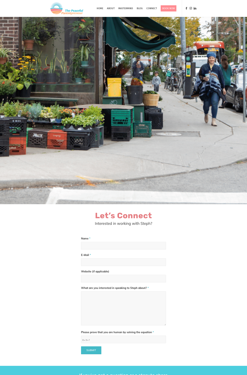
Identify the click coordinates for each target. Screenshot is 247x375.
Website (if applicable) (95, 271)
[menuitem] (100, 8)
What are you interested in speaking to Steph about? (115, 288)
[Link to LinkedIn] (195, 8)
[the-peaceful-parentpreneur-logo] (67, 8)
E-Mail (86, 255)
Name (85, 238)
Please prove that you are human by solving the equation (117, 332)
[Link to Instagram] (191, 8)
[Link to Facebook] (186, 8)
